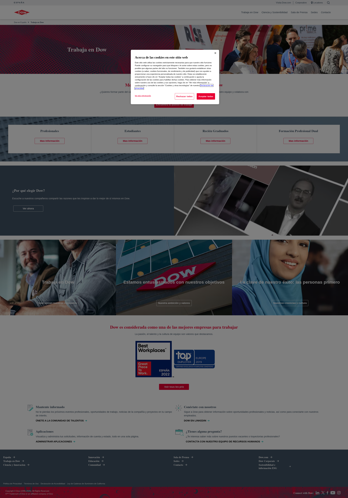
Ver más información (143, 96)
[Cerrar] (215, 53)
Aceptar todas (205, 96)
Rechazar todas (184, 96)
